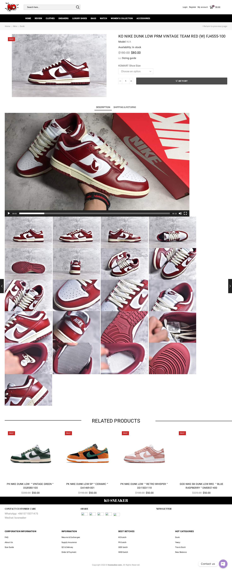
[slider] (94, 213)
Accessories (143, 18)
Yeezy (177, 542)
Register (192, 7)
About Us (9, 542)
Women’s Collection (122, 18)
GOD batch (123, 547)
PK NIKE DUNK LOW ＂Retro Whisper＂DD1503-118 (144, 485)
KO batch (122, 537)
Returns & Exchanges (71, 537)
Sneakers (63, 18)
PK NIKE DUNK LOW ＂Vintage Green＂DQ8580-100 (30, 485)
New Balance (181, 552)
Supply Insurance (69, 542)
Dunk (22, 26)
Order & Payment (69, 552)
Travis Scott (180, 547)
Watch (103, 18)
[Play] (8, 213)
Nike (15, 26)
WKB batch (123, 552)
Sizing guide (129, 58)
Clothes (50, 18)
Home (28, 18)
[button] (97, 164)
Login (185, 7)
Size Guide (9, 547)
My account (203, 7)
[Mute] (180, 213)
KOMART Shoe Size (129, 65)
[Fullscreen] (185, 213)
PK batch (122, 542)
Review (38, 18)
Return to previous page (215, 26)
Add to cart (183, 81)
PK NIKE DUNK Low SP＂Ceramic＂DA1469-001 (87, 485)
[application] (97, 165)
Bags (93, 18)
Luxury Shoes (79, 18)
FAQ (6, 537)
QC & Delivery (67, 547)
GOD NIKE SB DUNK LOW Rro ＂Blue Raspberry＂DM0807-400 (201, 485)
